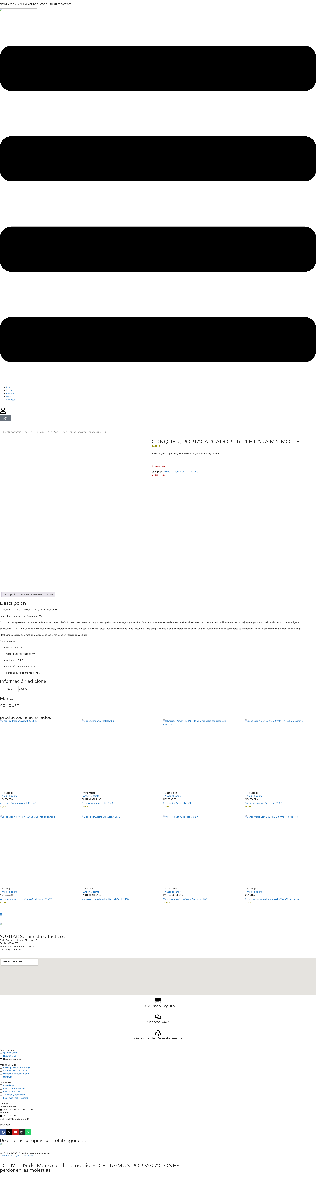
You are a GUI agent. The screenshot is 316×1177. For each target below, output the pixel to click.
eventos (10, 393)
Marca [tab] (49, 594)
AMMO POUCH (46, 432)
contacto (10, 399)
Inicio (2, 432)
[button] (158, 204)
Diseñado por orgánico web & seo (16, 1155)
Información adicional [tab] (31, 594)
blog (8, 396)
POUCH (34, 432)
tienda (9, 390)
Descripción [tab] (10, 594)
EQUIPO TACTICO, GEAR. (18, 432)
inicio (8, 387)
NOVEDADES (186, 472)
